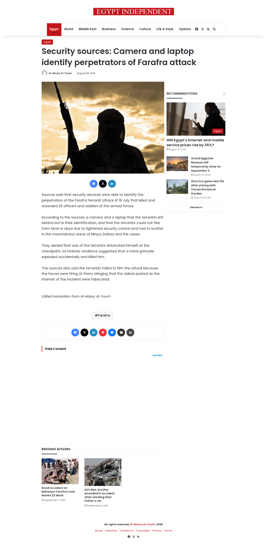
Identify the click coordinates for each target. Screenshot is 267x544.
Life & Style (164, 29)
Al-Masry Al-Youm (60, 73)
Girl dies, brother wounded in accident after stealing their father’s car (99, 495)
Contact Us (127, 530)
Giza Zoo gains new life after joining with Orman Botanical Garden (207, 187)
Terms (168, 530)
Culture (145, 29)
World (68, 29)
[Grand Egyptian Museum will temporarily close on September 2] (177, 163)
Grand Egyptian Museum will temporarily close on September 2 (206, 164)
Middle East (88, 29)
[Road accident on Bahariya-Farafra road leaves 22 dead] (60, 471)
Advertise (111, 530)
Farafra (104, 315)
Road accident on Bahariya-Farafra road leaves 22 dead (58, 491)
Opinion (185, 29)
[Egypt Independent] (133, 11)
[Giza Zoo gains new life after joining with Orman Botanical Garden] (177, 186)
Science (127, 29)
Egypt (54, 29)
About (98, 530)
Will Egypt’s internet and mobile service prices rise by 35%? (195, 142)
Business (109, 29)
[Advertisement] (103, 400)
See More (196, 207)
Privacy (157, 530)
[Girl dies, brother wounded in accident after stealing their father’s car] (102, 472)
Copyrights (143, 530)
